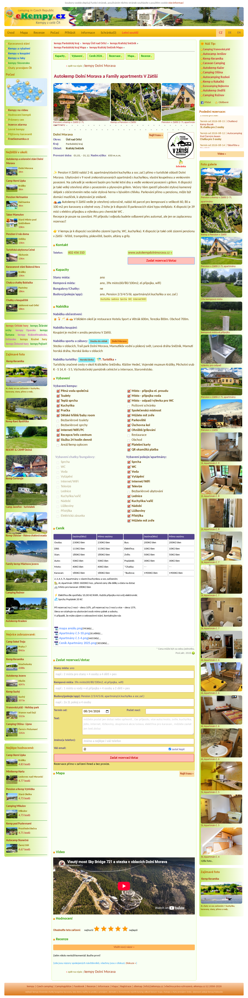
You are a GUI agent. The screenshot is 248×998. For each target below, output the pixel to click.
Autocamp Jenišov (214, 54)
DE (229, 32)
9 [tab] (99, 125)
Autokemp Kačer (213, 68)
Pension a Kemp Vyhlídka (20, 789)
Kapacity (60, 56)
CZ (220, 33)
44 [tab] (156, 130)
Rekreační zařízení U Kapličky (219, 129)
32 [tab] (91, 130)
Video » (221, 154)
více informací (175, 3)
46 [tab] (167, 130)
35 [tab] (107, 130)
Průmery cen (16, 119)
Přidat (207, 102)
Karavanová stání (19, 43)
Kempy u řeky (16, 58)
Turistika (108, 359)
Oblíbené (223, 102)
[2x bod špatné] (104, 929)
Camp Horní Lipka (16, 181)
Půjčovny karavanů (20, 134)
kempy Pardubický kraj (66, 43)
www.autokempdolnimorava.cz (149, 253)
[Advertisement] (26, 879)
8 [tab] (94, 125)
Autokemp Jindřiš (214, 90)
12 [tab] (116, 125)
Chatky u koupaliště (17, 300)
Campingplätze (63, 986)
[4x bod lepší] (118, 929)
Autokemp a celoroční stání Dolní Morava (24, 161)
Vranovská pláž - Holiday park (22, 707)
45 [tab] (162, 130)
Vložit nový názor (124, 947)
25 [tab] (186, 125)
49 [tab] (184, 130)
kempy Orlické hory (17, 326)
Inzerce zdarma (17, 124)
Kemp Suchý (13, 692)
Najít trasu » (156, 135)
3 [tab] (67, 125)
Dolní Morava (119, 341)
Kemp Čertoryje (14, 478)
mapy (160, 992)
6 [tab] (83, 125)
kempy (30, 986)
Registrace (125, 986)
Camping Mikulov (16, 806)
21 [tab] (165, 125)
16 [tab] (137, 125)
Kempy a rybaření (19, 48)
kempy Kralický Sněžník (123, 43)
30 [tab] (80, 130)
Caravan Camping (214, 63)
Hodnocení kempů (19, 115)
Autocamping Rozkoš (216, 77)
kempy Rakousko (215, 992)
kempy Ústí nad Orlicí (95, 43)
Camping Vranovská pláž (216, 49)
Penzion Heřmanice (17, 197)
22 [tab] (170, 125)
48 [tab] (178, 130)
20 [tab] (159, 125)
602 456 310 (76, 253)
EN (239, 32)
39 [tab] (129, 130)
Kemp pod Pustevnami (18, 823)
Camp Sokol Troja (15, 642)
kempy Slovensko (19, 63)
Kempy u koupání (19, 53)
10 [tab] (105, 125)
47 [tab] (173, 130)
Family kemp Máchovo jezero (22, 564)
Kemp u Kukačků (213, 81)
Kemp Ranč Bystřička (17, 421)
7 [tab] (88, 125)
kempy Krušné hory (33, 339)
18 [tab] (148, 125)
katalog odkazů (143, 992)
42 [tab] (146, 130)
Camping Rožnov (15, 592)
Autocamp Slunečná (17, 840)
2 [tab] (61, 125)
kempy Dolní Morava (100, 66)
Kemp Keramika (15, 361)
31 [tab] (86, 130)
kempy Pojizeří (38, 344)
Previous (55, 105)
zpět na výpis (75, 66)
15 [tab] (132, 125)
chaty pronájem (179, 992)
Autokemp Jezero (16, 676)
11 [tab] (110, 125)
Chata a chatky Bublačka (19, 283)
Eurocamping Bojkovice (216, 86)
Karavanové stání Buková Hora (23, 267)
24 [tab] (181, 125)
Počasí (54, 33)
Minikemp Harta (15, 771)
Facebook (79, 986)
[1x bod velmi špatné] (97, 929)
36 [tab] (113, 130)
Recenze (39, 33)
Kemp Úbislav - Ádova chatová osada (26, 535)
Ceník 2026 (95, 56)
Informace (88, 33)
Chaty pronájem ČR (20, 68)
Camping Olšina (213, 72)
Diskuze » (131, 963)
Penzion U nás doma (17, 234)
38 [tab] (124, 130)
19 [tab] (154, 125)
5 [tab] (78, 125)
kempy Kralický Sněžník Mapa (106, 47)
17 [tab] (143, 125)
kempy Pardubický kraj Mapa (70, 47)
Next (192, 105)
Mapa (24, 33)
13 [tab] (121, 125)
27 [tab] (64, 130)
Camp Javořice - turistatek (20, 507)
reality (85, 992)
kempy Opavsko (26, 330)
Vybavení (77, 56)
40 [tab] (135, 130)
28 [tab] (69, 130)
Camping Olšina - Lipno (19, 724)
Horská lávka (87, 360)
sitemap (138, 986)
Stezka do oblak (98, 341)
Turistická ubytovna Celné (20, 250)
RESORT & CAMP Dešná (19, 450)
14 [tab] (127, 125)
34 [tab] (102, 130)
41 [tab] (140, 130)
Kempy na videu (18, 110)
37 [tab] (118, 130)
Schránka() (108, 33)
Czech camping (45, 986)
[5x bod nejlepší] (125, 929)
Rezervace (115, 56)
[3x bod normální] (111, 929)
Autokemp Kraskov (16, 621)
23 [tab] (176, 125)
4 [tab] (72, 125)
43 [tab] (151, 130)
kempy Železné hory (17, 344)
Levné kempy (16, 129)
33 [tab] (97, 130)
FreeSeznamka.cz (18, 139)
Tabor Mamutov (15, 215)
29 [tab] (75, 130)
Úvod (10, 33)
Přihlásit (70, 33)
